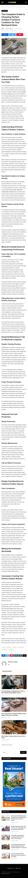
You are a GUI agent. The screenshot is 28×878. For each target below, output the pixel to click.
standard (4, 649)
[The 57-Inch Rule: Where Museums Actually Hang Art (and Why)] (6, 855)
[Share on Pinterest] (19, 34)
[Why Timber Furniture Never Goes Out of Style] (14, 727)
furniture (9, 647)
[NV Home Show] (14, 2)
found (3, 647)
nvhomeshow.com (5, 873)
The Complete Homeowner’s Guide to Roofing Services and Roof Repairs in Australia (18, 846)
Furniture (4, 10)
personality (21, 647)
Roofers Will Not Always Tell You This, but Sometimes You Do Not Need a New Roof (18, 828)
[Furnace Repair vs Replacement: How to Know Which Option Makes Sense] (14, 682)
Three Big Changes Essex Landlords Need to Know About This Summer (17, 837)
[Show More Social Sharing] (25, 34)
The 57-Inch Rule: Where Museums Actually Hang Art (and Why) (18, 855)
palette (14, 647)
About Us (18, 868)
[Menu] (2, 2)
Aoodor (7, 555)
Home (2, 6)
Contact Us (10, 868)
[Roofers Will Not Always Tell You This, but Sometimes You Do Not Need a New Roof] (6, 828)
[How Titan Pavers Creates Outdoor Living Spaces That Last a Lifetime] (14, 705)
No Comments (6, 30)
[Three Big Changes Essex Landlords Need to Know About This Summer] (6, 837)
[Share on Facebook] (5, 34)
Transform (10, 649)
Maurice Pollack (9, 28)
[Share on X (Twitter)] (12, 34)
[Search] (26, 2)
